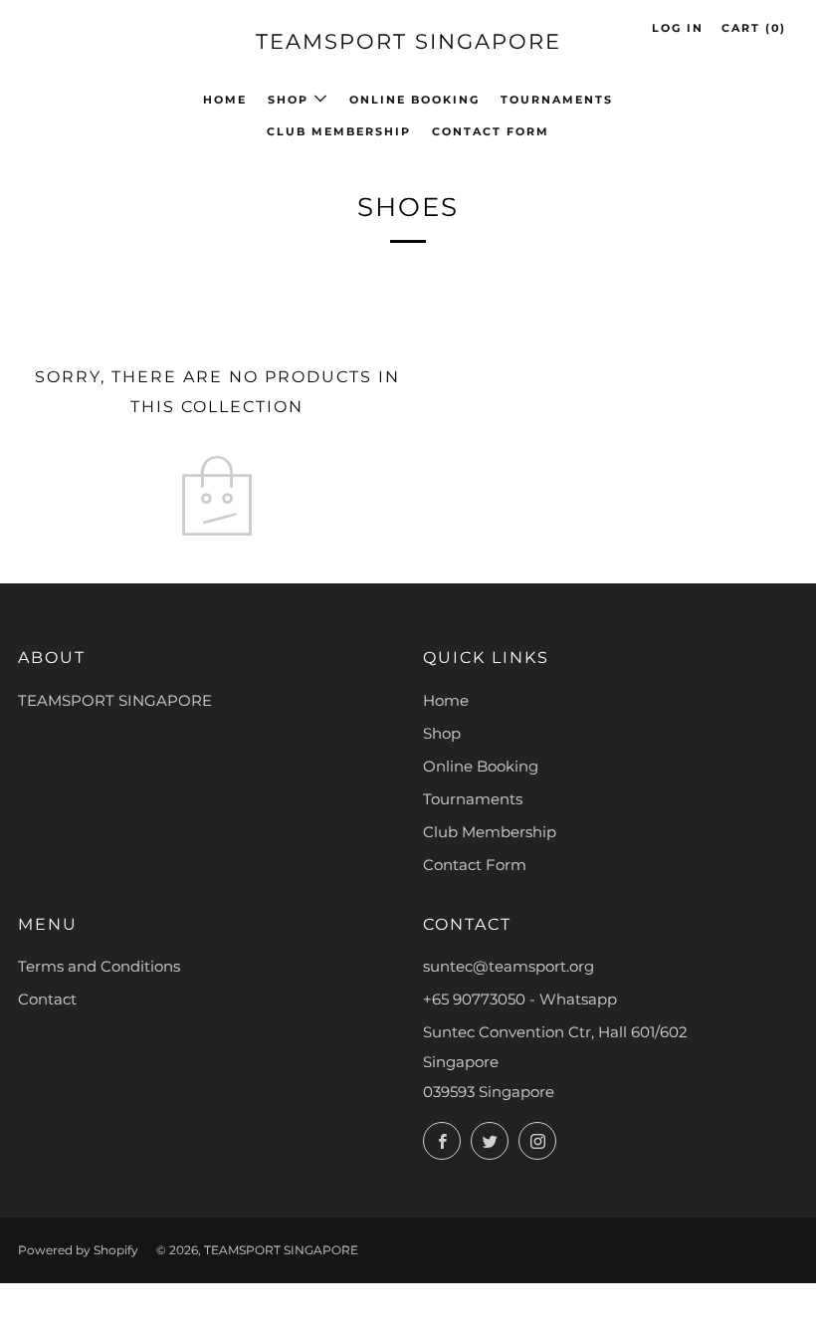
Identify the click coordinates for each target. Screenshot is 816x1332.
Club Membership (339, 131)
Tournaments (557, 100)
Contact (47, 999)
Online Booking (414, 100)
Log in (678, 28)
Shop (288, 100)
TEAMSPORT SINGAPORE (408, 41)
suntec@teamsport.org (508, 966)
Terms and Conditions (99, 966)
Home (225, 100)
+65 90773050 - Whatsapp (520, 999)
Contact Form (490, 131)
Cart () (753, 28)
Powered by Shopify (78, 1249)
